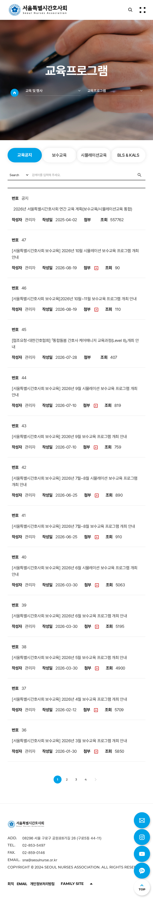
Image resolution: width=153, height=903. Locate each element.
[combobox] (18, 175)
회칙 (11, 884)
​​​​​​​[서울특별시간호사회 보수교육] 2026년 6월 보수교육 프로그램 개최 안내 (69, 615)
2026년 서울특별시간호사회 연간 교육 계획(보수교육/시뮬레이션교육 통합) (72, 209)
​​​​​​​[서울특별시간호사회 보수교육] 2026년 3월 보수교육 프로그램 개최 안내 (69, 740)
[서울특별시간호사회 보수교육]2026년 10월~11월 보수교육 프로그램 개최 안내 (74, 298)
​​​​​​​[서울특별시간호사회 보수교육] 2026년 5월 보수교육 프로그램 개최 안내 (69, 657)
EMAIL (22, 884)
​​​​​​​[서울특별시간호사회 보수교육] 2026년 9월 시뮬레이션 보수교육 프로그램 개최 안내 (74, 392)
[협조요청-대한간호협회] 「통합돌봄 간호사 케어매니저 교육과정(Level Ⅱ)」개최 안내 (75, 344)
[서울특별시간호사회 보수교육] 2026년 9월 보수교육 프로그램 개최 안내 (69, 436)
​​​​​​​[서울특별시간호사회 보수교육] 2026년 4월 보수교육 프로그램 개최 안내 (69, 699)
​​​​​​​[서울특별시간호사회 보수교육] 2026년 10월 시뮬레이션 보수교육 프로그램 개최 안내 (75, 254)
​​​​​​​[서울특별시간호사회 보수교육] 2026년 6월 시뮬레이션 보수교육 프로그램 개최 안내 (74, 571)
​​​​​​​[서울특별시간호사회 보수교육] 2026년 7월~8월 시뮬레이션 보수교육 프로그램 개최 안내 (74, 481)
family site (72, 884)
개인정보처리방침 (42, 884)
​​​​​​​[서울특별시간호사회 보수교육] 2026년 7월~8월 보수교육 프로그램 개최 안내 (73, 526)
